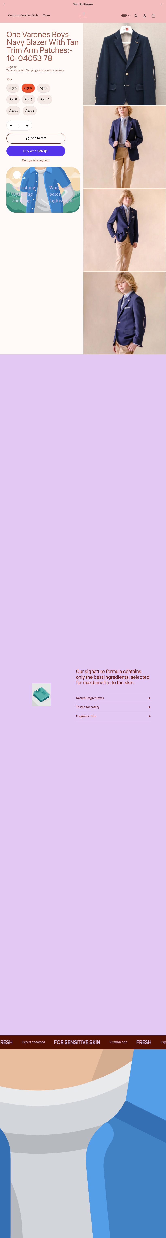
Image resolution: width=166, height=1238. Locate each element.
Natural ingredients (90, 698)
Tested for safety (87, 707)
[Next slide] (161, 4)
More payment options (35, 160)
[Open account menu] (144, 15)
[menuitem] (46, 16)
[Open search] (136, 15)
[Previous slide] (4, 4)
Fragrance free (86, 716)
